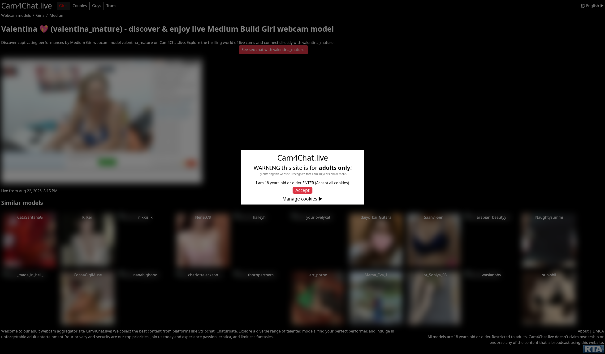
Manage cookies (299, 199)
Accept (302, 190)
